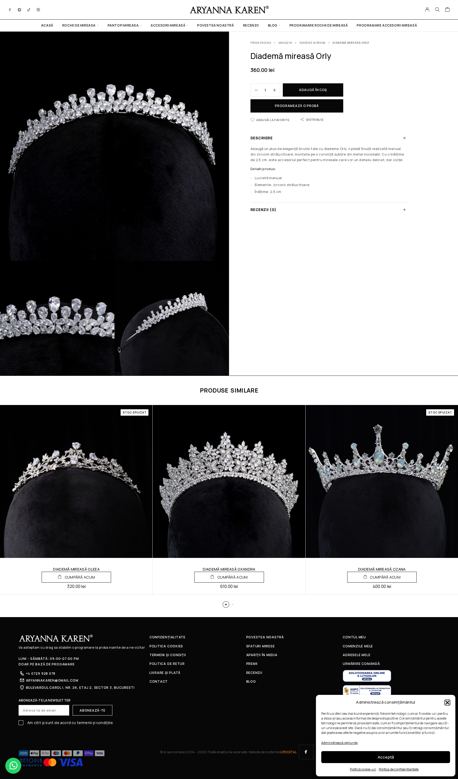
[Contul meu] (427, 9)
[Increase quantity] (276, 90)
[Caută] (437, 9)
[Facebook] (10, 9)
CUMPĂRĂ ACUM (79, 577)
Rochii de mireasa (79, 25)
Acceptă (386, 757)
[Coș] (447, 10)
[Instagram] (19, 9)
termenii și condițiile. (95, 722)
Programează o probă (297, 106)
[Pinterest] (38, 9)
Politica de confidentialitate (399, 769)
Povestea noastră (215, 25)
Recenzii (251, 25)
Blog (273, 25)
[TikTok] (29, 9)
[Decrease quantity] (254, 90)
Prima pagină (260, 43)
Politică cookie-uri (363, 769)
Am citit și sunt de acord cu (70, 722)
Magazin (285, 43)
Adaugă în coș (313, 90)
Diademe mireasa (313, 43)
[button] (447, 702)
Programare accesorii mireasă (387, 25)
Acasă (47, 25)
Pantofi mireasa (123, 25)
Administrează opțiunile (339, 743)
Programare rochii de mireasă (318, 25)
